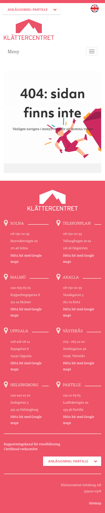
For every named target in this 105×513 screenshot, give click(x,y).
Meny (13, 51)
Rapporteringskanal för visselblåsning (32, 444)
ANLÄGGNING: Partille (28, 9)
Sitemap (95, 503)
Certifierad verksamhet (21, 448)
